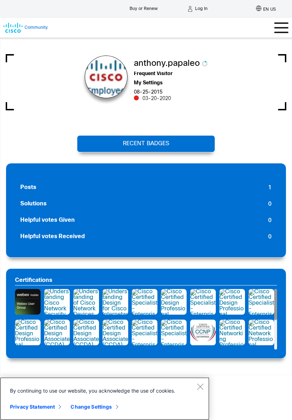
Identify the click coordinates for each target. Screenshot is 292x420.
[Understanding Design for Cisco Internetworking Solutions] (115, 302)
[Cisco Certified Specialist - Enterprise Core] (174, 332)
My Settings (148, 83)
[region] (104, 398)
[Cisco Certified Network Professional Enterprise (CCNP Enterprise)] (203, 332)
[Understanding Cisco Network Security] (57, 302)
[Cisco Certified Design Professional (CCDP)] (174, 302)
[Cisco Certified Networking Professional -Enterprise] (232, 332)
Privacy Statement (32, 407)
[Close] (200, 386)
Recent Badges (146, 143)
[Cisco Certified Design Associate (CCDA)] (57, 332)
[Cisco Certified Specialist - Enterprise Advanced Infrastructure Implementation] (144, 332)
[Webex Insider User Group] (28, 302)
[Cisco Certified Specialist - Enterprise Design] (144, 302)
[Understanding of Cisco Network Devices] (86, 302)
